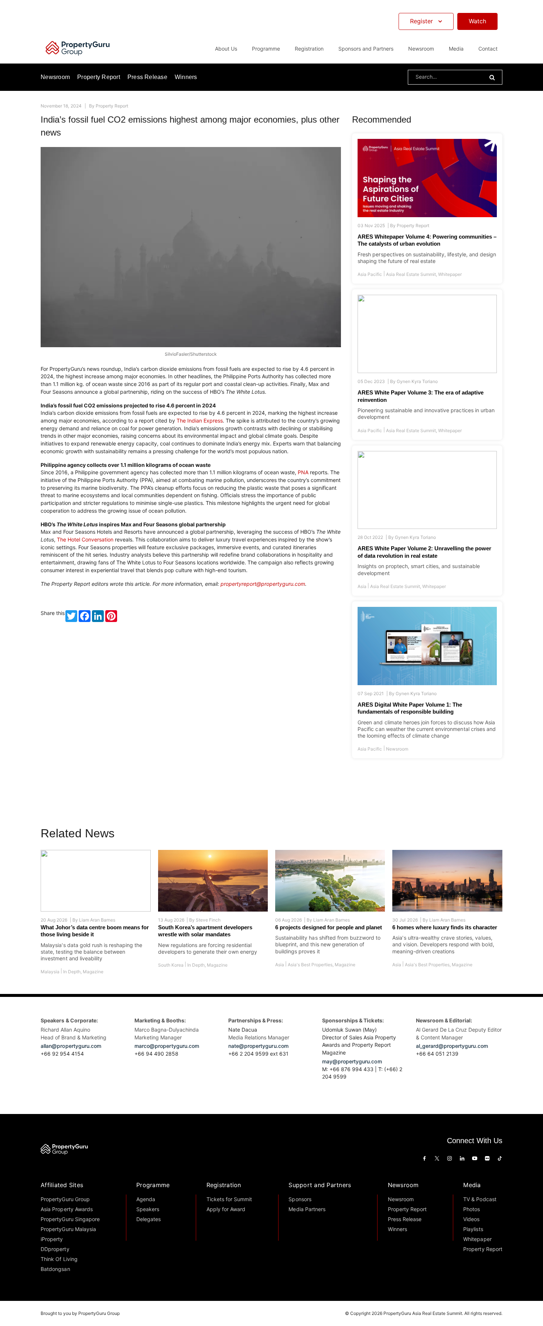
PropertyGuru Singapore (70, 1219)
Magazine (93, 971)
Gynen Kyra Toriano (417, 381)
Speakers (147, 1209)
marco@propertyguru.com (166, 1046)
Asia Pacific (370, 274)
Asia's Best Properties (310, 964)
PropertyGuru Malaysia (68, 1229)
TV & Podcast (479, 1199)
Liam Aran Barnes (97, 920)
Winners (186, 77)
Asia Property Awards (67, 1209)
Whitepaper (450, 274)
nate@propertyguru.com (258, 1046)
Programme (153, 1185)
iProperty (52, 1239)
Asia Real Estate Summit (411, 274)
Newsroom (421, 48)
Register (421, 21)
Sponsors (299, 1199)
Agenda (145, 1199)
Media (472, 1185)
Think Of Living (59, 1259)
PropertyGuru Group (65, 1199)
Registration (223, 1185)
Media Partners (306, 1209)
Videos (471, 1219)
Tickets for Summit (229, 1199)
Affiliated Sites (62, 1185)
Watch (477, 21)
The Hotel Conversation (85, 539)
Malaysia (50, 971)
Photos (471, 1209)
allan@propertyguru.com (71, 1046)
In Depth (72, 971)
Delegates (148, 1219)
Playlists (473, 1229)
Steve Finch (208, 920)
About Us (226, 48)
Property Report (98, 77)
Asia (362, 586)
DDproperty (55, 1249)
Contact (488, 48)
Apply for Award (225, 1209)
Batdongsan (55, 1269)
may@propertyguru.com (352, 1061)
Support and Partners (319, 1185)
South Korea (171, 965)
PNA (303, 472)
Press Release (147, 77)
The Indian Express (200, 420)
